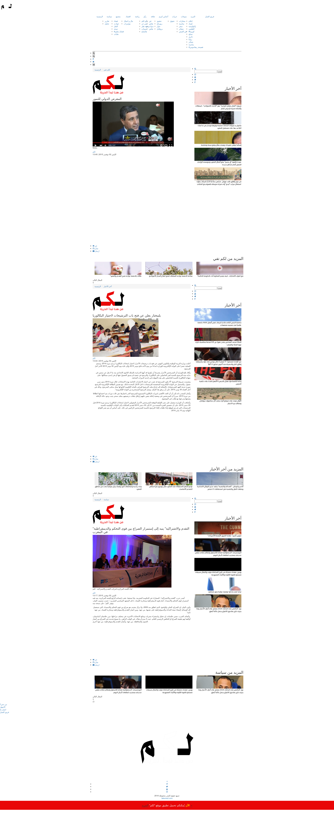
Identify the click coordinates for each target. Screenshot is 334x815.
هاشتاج (144, 31)
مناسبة (181, 23)
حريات (174, 16)
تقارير (107, 21)
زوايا (190, 39)
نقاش (151, 23)
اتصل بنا (3, 709)
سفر (181, 26)
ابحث (220, 71)
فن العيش (183, 31)
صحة (116, 29)
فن (150, 21)
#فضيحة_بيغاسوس (196, 47)
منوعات (184, 16)
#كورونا (191, 31)
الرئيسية (100, 16)
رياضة (137, 16)
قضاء (116, 21)
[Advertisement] (141, 226)
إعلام (190, 21)
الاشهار (2, 707)
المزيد (193, 16)
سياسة (109, 16)
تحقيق (159, 21)
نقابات (116, 34)
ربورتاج (159, 23)
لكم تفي (107, 69)
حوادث (116, 23)
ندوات (151, 26)
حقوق (172, 21)
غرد (95, 245)
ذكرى (191, 36)
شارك (96, 248)
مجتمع (118, 16)
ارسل (96, 251)
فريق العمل (209, 16)
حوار (158, 26)
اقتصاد (128, 16)
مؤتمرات (127, 23)
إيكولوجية (192, 26)
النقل (116, 26)
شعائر (181, 29)
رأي (145, 16)
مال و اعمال (128, 21)
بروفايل (160, 29)
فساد (190, 23)
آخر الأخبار (108, 286)
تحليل (107, 23)
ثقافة (153, 16)
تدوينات (144, 29)
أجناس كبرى (163, 16)
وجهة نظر (145, 26)
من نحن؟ (3, 704)
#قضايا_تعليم (119, 31)
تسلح (191, 34)
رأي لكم (145, 21)
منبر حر (144, 23)
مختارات (182, 21)
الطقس (191, 29)
